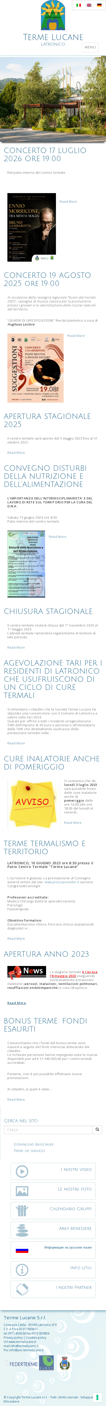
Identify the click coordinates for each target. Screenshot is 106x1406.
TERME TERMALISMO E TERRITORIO (45, 848)
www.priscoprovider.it (62, 882)
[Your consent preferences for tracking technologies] (97, 1397)
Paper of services (29, 1151)
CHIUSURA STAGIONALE (48, 612)
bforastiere (11, 1401)
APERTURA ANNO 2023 (46, 954)
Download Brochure (33, 1144)
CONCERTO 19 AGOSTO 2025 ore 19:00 (47, 279)
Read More (68, 201)
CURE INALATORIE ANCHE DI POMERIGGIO (52, 763)
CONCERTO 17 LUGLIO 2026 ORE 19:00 (45, 155)
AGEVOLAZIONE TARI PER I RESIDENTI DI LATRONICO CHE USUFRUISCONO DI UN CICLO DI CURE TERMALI (53, 679)
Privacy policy (13, 1337)
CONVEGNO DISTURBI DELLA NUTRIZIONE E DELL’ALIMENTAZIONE (45, 476)
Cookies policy (36, 1337)
